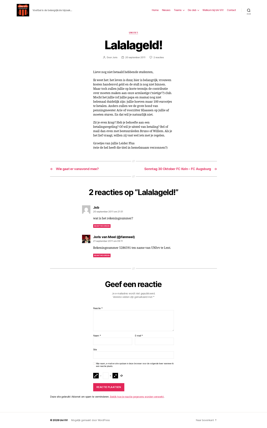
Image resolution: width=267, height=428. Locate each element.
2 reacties (159, 57)
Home (155, 10)
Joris (114, 57)
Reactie (98, 308)
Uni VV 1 (133, 32)
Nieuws (166, 10)
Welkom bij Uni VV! (212, 10)
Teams (178, 10)
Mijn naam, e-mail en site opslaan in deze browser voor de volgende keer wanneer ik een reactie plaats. (135, 364)
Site (95, 349)
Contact (231, 10)
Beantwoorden (102, 226)
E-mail (139, 336)
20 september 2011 (135, 57)
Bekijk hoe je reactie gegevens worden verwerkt (137, 396)
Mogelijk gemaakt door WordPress (90, 420)
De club (192, 10)
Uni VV (64, 420)
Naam (97, 336)
